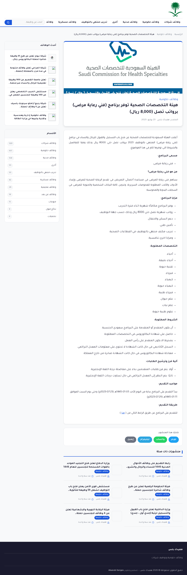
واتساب (160, 439)
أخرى (115, 22)
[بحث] (8, 22)
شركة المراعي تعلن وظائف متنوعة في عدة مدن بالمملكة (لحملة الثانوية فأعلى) (28, 71)
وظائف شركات (172, 22)
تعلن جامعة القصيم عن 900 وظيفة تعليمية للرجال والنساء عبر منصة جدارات (27, 83)
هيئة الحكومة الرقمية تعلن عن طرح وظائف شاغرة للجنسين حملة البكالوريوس (149, 490)
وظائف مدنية (130, 22)
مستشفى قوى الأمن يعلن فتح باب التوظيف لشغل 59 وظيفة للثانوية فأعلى (89, 490)
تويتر (173, 439)
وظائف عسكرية (67, 22)
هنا (123, 413)
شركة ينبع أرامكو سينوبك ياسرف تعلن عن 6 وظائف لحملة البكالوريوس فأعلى (28, 107)
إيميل (130, 439)
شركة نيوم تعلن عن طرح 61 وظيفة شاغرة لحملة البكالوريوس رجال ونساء (28, 59)
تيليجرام (145, 439)
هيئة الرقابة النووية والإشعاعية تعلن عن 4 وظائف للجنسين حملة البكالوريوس (88, 513)
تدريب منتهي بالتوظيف (94, 22)
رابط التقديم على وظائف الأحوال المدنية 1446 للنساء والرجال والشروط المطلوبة (147, 467)
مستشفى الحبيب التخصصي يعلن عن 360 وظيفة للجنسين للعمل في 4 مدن (27, 95)
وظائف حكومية (150, 22)
